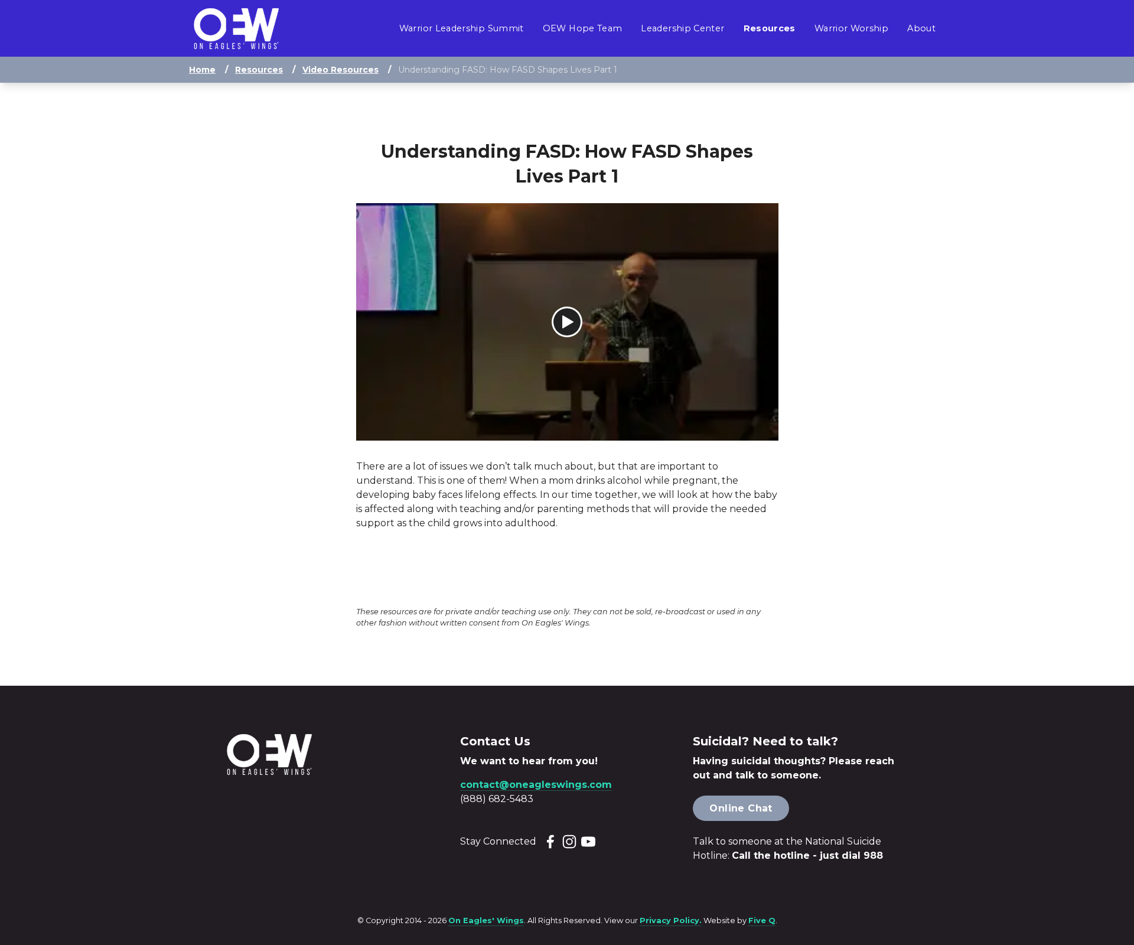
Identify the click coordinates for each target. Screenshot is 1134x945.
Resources (259, 69)
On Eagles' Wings (486, 920)
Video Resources (340, 69)
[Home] (236, 28)
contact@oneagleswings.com (536, 784)
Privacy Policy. (671, 920)
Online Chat (740, 808)
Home (202, 69)
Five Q (761, 920)
